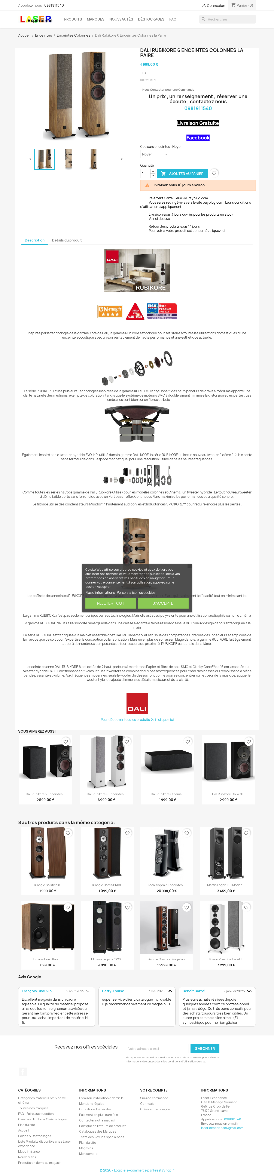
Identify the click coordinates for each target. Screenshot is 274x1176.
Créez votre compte (155, 1109)
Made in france (29, 1151)
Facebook (198, 138)
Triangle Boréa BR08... (107, 885)
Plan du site (26, 1125)
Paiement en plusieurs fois (98, 1115)
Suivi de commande (154, 1098)
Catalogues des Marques (97, 1131)
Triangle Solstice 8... (48, 885)
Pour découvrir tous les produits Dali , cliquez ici (137, 719)
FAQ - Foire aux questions (36, 1114)
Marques (95, 19)
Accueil (23, 1130)
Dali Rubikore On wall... (228, 794)
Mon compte (88, 1154)
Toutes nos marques (33, 1108)
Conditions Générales (95, 1109)
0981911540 (54, 5)
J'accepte (163, 603)
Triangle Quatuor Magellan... (166, 959)
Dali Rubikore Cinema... (167, 794)
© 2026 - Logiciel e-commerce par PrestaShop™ (137, 1170)
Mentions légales (91, 1104)
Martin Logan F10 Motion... (226, 885)
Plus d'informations (100, 592)
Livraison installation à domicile (101, 1098)
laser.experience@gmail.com (222, 1128)
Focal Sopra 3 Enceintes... (166, 885)
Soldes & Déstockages (34, 1136)
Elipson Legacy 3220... (107, 959)
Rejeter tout (110, 603)
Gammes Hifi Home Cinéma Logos (42, 1119)
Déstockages (151, 19)
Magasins (86, 1148)
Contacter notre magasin (97, 1120)
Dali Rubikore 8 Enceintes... (106, 794)
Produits (73, 19)
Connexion (148, 1104)
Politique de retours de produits (102, 1126)
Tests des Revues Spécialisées (101, 1137)
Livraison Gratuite (198, 123)
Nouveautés (121, 19)
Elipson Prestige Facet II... (226, 959)
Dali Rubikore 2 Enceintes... (45, 794)
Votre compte (154, 1090)
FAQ (172, 19)
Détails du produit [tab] (67, 240)
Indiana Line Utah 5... (48, 959)
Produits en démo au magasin (39, 1163)
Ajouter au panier (182, 173)
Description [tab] (35, 240)
